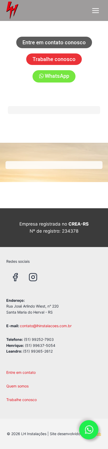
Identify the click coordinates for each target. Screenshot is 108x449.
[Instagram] (33, 277)
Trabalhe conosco (21, 399)
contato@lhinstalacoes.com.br (46, 326)
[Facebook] (15, 277)
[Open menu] (95, 10)
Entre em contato (21, 372)
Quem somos (17, 386)
